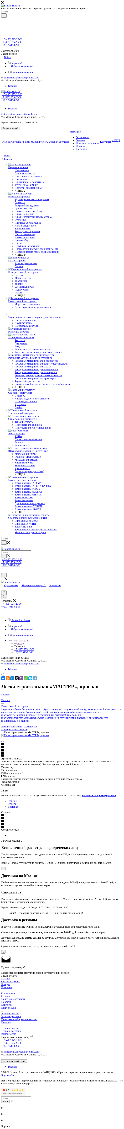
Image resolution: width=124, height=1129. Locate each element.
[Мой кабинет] (2, 571)
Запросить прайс (11, 128)
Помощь (5, 1022)
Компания (6, 987)
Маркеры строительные (14, 729)
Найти (5, 1101)
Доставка (13, 806)
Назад (20, 643)
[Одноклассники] (8, 678)
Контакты (6, 1004)
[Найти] (4, 15)
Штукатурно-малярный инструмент (50, 717)
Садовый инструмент (27, 715)
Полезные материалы (13, 999)
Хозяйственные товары (59, 712)
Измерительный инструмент (77, 709)
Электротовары (21, 717)
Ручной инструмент (32, 709)
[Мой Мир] (12, 678)
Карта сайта (7, 1075)
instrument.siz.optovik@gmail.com (21, 77)
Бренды (5, 984)
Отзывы (12, 801)
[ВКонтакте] (3, 678)
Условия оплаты (10, 1013)
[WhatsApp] (26, 678)
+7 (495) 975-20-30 (12, 39)
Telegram (12, 86)
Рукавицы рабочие (36, 712)
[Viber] (21, 678)
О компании (8, 993)
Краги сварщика (52, 709)
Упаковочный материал (52, 715)
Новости (6, 1001)
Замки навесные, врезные (84, 717)
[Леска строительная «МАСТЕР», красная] (25, 735)
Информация (8, 1007)
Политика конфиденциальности (19, 1019)
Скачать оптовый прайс (14, 1061)
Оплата (12, 803)
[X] (17, 678)
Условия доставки (11, 1016)
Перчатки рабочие (11, 709)
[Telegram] (35, 678)
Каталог (5, 978)
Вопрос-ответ (8, 1033)
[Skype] (30, 678)
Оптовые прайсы (10, 981)
